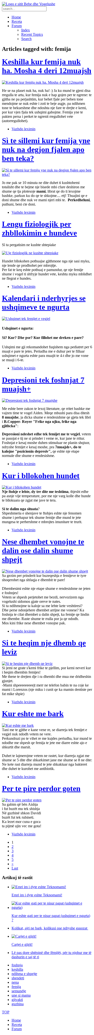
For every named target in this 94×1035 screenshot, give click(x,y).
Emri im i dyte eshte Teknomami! (37, 895)
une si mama (21, 995)
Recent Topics (32, 34)
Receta (17, 21)
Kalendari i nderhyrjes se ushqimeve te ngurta (44, 302)
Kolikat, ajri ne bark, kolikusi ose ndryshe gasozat (50, 928)
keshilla (17, 969)
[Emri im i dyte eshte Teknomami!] (39, 887)
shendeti (18, 978)
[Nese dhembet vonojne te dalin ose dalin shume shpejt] (45, 571)
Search (26, 39)
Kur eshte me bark (33, 713)
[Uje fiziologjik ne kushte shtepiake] (30, 253)
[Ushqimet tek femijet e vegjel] (26, 319)
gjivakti (17, 1000)
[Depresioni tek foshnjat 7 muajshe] (29, 400)
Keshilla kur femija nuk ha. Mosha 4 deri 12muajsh (46, 66)
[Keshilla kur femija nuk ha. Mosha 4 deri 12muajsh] (43, 82)
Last (15, 868)
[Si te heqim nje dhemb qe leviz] (27, 664)
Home (16, 17)
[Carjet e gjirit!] (24, 936)
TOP (5, 1012)
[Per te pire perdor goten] (21, 800)
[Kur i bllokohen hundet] (21, 487)
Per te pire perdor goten (41, 788)
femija (16, 987)
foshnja (17, 965)
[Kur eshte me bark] (18, 725)
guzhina (18, 1004)
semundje (19, 991)
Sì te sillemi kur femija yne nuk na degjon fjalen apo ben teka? (46, 149)
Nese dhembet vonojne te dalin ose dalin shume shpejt (43, 550)
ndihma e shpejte (24, 974)
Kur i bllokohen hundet (41, 475)
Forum (17, 26)
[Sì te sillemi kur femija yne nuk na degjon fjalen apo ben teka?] (47, 174)
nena (15, 982)
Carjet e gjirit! (22, 944)
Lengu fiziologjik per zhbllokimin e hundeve (39, 228)
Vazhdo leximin (23, 129)
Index (25, 30)
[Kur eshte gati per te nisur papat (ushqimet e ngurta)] (52, 907)
